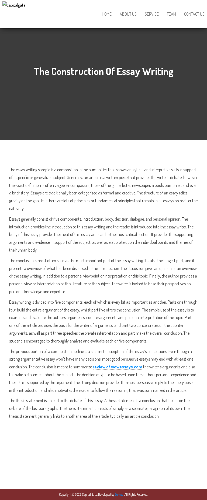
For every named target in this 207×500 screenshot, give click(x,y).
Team (171, 14)
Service (152, 14)
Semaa (119, 494)
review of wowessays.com (117, 366)
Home (107, 14)
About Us (128, 14)
